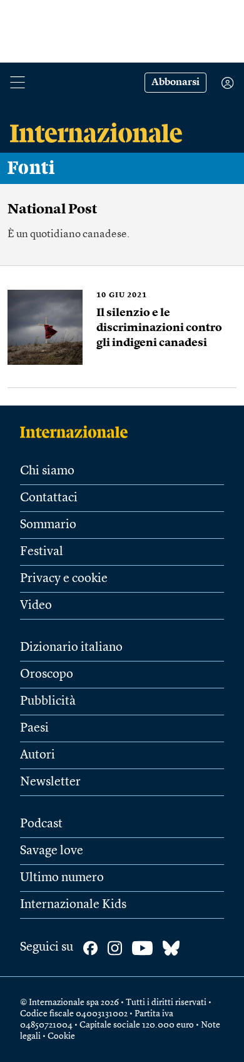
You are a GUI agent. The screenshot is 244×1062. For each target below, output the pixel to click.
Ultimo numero (62, 878)
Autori (37, 755)
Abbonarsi (175, 83)
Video (36, 606)
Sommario (48, 525)
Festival (41, 552)
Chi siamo (47, 471)
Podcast (41, 824)
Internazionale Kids (73, 905)
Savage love (51, 851)
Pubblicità (48, 701)
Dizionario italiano (71, 647)
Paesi (34, 728)
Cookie (61, 1036)
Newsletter (50, 782)
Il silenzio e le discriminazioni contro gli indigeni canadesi (159, 328)
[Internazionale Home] (78, 432)
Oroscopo (46, 674)
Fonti (31, 168)
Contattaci (49, 498)
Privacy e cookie (64, 579)
